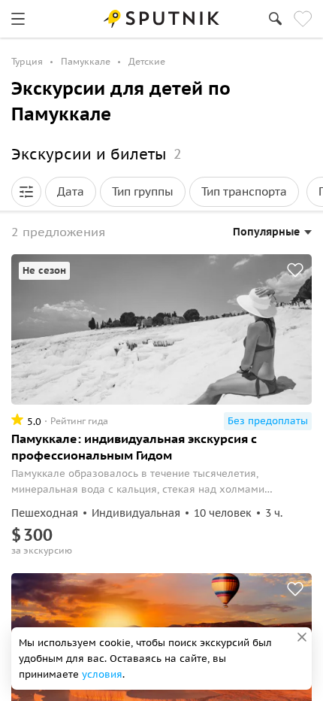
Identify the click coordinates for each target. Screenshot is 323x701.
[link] (18, 19)
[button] (26, 192)
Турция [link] (27, 61)
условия (102, 674)
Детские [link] (146, 61)
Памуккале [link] (85, 61)
